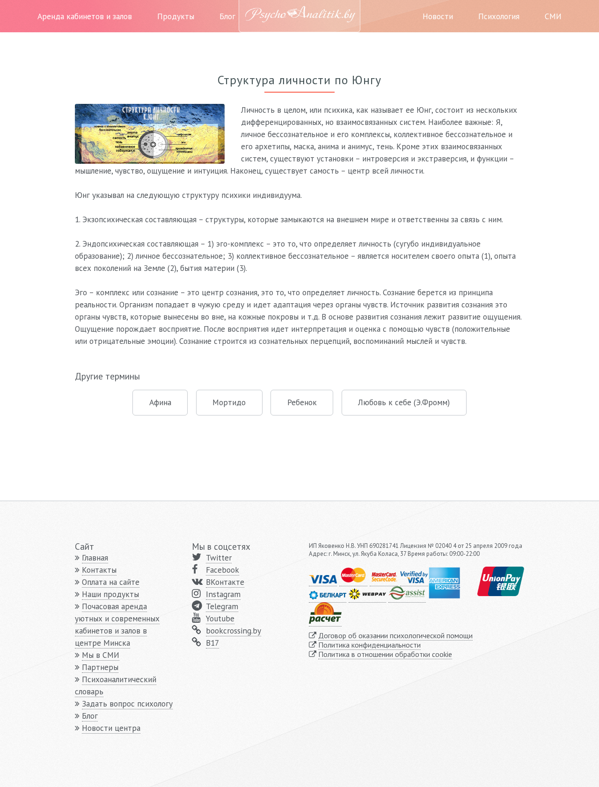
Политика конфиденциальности (369, 644)
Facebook (222, 569)
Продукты (175, 16)
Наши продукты (110, 594)
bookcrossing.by (233, 630)
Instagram (223, 594)
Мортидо (229, 402)
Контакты (99, 569)
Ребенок (302, 402)
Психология (498, 16)
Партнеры (100, 667)
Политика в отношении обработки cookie (385, 654)
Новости (438, 16)
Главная (95, 557)
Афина (160, 402)
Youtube (220, 618)
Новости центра (111, 727)
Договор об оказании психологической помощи (395, 635)
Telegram (222, 606)
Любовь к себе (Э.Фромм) (404, 402)
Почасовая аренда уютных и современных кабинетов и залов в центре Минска (117, 624)
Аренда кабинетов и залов (84, 16)
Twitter (219, 557)
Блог (227, 16)
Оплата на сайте (110, 581)
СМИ (553, 16)
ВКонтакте (225, 581)
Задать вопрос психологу (127, 703)
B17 (212, 642)
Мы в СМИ (100, 654)
